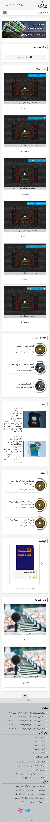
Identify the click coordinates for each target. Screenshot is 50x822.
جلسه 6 (36, 741)
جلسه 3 (36, 753)
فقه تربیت (25, 682)
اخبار (44, 404)
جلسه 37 (25, 108)
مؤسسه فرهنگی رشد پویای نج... (24, 676)
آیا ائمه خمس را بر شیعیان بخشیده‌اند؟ (25, 347)
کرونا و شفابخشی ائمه (26, 384)
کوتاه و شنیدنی (39, 337)
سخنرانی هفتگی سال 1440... (24, 102)
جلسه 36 (25, 151)
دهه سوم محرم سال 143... (22, 370)
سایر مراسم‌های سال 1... (24, 387)
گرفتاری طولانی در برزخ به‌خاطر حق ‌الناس (21, 366)
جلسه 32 (25, 322)
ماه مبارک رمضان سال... (24, 351)
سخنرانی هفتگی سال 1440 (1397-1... (31, 713)
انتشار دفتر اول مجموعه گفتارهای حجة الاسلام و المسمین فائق (15, 442)
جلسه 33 (25, 279)
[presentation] (7, 564)
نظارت (30, 577)
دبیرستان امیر (24, 633)
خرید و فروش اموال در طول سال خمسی (30, 798)
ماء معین (43, 12)
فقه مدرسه (28, 572)
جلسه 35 (25, 194)
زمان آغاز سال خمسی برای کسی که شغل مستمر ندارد (21, 503)
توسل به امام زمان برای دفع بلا (34, 777)
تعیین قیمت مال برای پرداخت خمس (31, 801)
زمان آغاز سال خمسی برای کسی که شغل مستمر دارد (21, 521)
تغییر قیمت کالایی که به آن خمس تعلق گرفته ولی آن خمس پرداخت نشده (22, 484)
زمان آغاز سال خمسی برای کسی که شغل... (29, 790)
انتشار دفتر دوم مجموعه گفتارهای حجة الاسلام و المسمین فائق (15, 414)
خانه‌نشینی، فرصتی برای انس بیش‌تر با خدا (29, 773)
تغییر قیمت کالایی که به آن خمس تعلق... (29, 786)
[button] (24, 36)
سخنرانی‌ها (41, 69)
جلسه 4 (36, 749)
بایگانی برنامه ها (24, 57)
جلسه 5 (36, 745)
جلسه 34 (25, 236)
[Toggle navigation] (5, 12)
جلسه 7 (36, 737)
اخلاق (25, 639)
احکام (43, 473)
